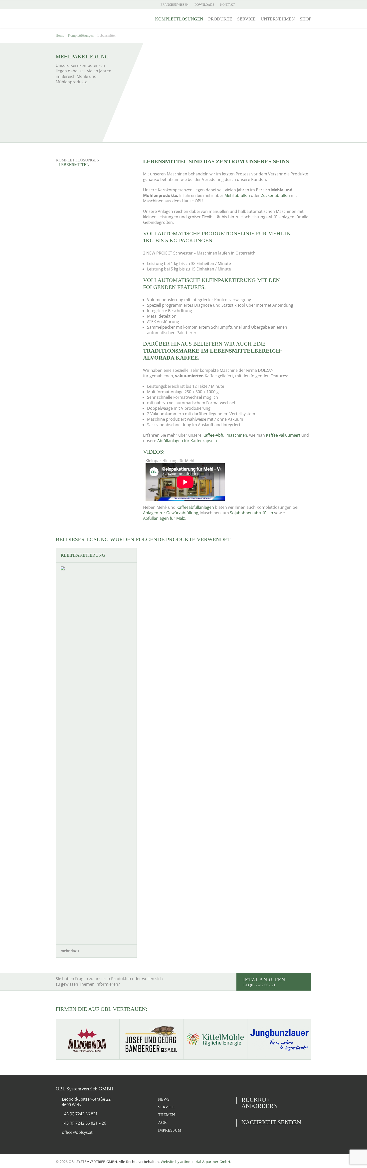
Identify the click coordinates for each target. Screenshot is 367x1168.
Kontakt (227, 4)
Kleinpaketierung (83, 555)
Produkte (220, 18)
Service (246, 18)
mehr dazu (70, 950)
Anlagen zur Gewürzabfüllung (170, 513)
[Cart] (308, 4)
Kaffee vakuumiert (283, 435)
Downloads (204, 4)
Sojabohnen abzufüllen (251, 513)
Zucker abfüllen (275, 195)
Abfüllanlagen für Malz (164, 518)
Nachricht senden (271, 1122)
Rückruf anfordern (259, 1103)
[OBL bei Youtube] (67, 4)
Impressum (169, 1130)
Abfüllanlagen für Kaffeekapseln (187, 440)
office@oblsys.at (77, 1132)
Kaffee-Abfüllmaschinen (224, 435)
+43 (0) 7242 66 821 (80, 1114)
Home (60, 35)
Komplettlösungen (179, 18)
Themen (166, 1115)
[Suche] (300, 4)
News (164, 1099)
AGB (162, 1122)
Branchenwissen (174, 4)
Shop (305, 18)
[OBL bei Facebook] (59, 4)
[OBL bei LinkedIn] (76, 4)
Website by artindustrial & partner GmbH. (196, 1161)
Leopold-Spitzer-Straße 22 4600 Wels (86, 1101)
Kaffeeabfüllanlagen (195, 507)
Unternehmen (278, 18)
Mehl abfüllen (237, 195)
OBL (83, 18)
